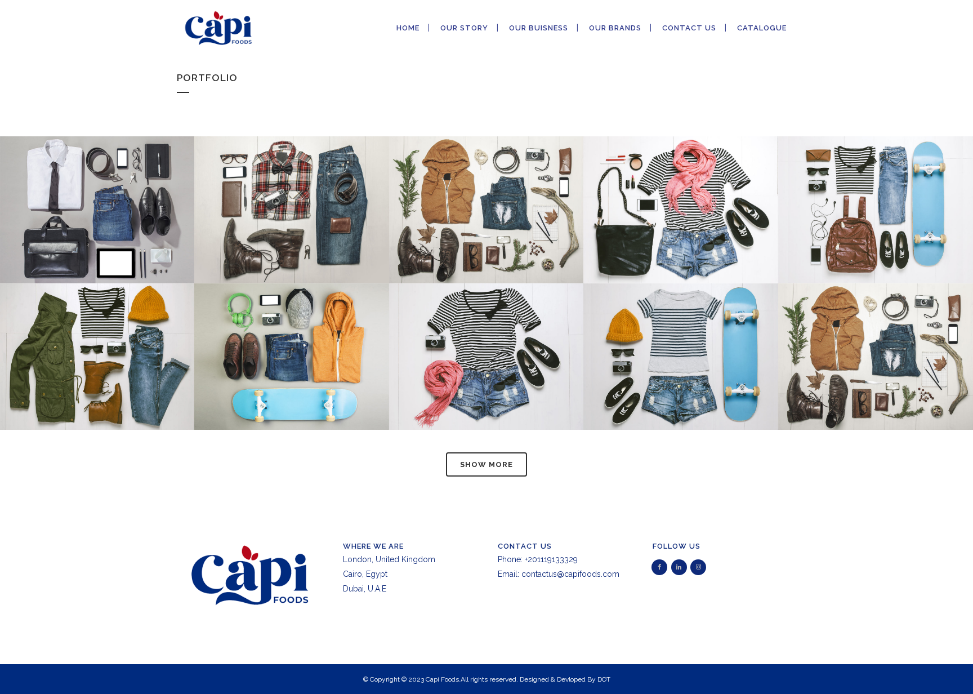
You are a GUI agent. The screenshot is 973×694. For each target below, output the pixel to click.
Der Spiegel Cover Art (875, 182)
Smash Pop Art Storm (486, 328)
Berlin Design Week (292, 182)
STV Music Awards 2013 (875, 328)
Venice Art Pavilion (486, 182)
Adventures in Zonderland (681, 328)
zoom (73, 231)
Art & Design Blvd (97, 328)
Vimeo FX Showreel (680, 182)
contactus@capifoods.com (570, 574)
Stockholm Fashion (97, 182)
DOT (603, 679)
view (123, 231)
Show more (486, 464)
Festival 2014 (292, 328)
